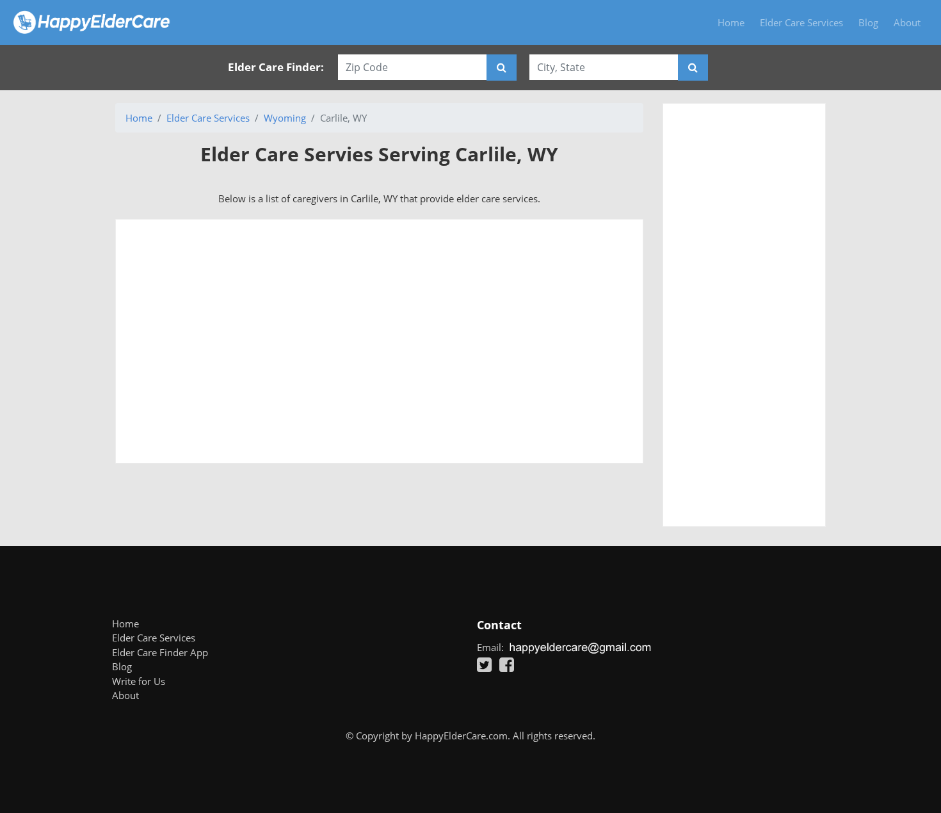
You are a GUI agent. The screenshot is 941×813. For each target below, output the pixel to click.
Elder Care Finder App (160, 652)
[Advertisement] (379, 341)
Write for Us (138, 681)
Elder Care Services (801, 22)
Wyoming (285, 117)
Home (731, 22)
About (907, 22)
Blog (868, 22)
